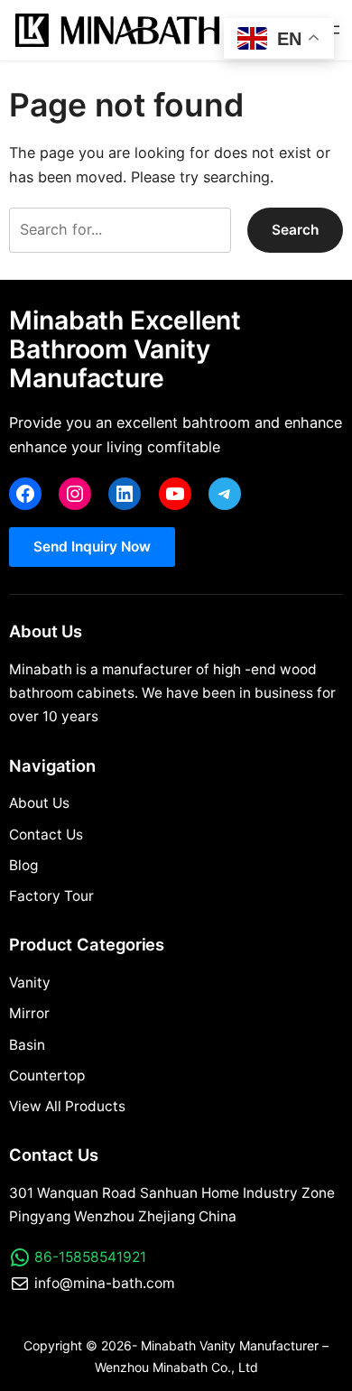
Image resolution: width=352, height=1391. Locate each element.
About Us (39, 802)
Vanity (30, 982)
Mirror (29, 1013)
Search (295, 229)
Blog (23, 865)
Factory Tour (51, 895)
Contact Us (46, 834)
